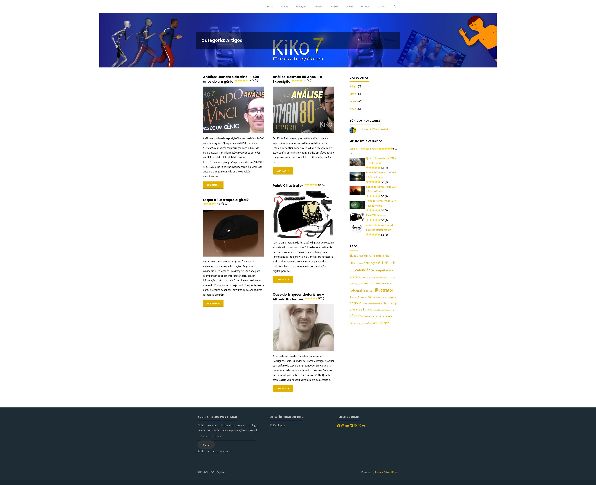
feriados (388, 283)
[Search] (394, 6)
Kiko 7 (371, 297)
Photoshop (389, 303)
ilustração (355, 297)
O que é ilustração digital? (226, 201)
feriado (379, 283)
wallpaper (381, 322)
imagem (364, 297)
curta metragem (369, 277)
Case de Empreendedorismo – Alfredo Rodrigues (299, 297)
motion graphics (383, 297)
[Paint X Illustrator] (318, 214)
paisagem (378, 304)
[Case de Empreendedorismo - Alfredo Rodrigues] (318, 327)
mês (393, 297)
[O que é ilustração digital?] (249, 233)
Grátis (353, 94)
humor (371, 290)
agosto (361, 264)
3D (351, 255)
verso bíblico (361, 323)
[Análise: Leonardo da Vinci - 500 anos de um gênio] (249, 110)
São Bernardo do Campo (373, 316)
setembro (390, 310)
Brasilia (352, 271)
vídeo (369, 323)
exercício (368, 283)
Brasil (390, 262)
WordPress (392, 472)
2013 (366, 256)
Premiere (383, 310)
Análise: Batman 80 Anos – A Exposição (297, 79)
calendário (364, 270)
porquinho (376, 310)
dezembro (389, 278)
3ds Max (358, 255)
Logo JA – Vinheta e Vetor (376, 129)
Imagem (273, 201)
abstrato (379, 255)
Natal (365, 303)
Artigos (353, 86)
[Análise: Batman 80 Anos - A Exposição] (318, 110)
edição (361, 284)
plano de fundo (361, 309)
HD (367, 291)
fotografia (357, 290)
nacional (356, 303)
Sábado (356, 315)
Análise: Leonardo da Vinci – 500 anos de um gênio (231, 79)
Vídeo (353, 109)
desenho (382, 278)
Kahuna (379, 472)
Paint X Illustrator (299, 185)
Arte (382, 262)
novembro (371, 304)
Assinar (206, 444)
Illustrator (384, 290)
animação (370, 263)
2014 (371, 255)
